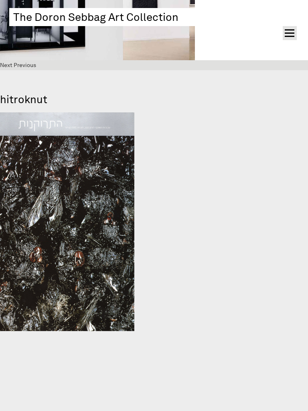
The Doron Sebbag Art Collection (95, 17)
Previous (25, 65)
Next (6, 65)
